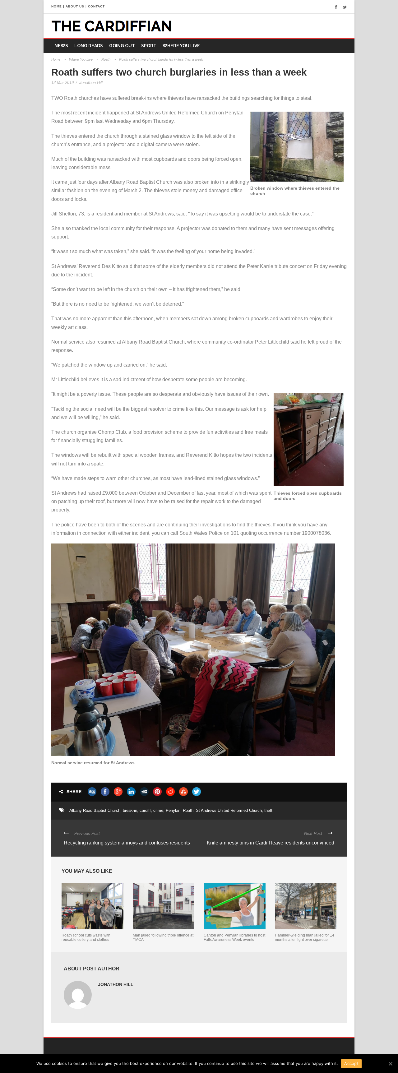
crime (158, 810)
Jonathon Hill (91, 82)
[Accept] (390, 1064)
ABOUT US (75, 6)
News (61, 45)
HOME (56, 6)
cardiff (145, 810)
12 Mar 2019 (62, 82)
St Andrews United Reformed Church (229, 810)
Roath (105, 59)
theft (268, 810)
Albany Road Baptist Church (94, 810)
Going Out (122, 45)
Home (55, 59)
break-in (130, 810)
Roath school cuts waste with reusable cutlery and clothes (86, 937)
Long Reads (88, 45)
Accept (351, 1063)
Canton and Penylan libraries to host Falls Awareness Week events (234, 937)
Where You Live (181, 45)
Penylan (173, 810)
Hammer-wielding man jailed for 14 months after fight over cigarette (304, 937)
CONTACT (96, 6)
